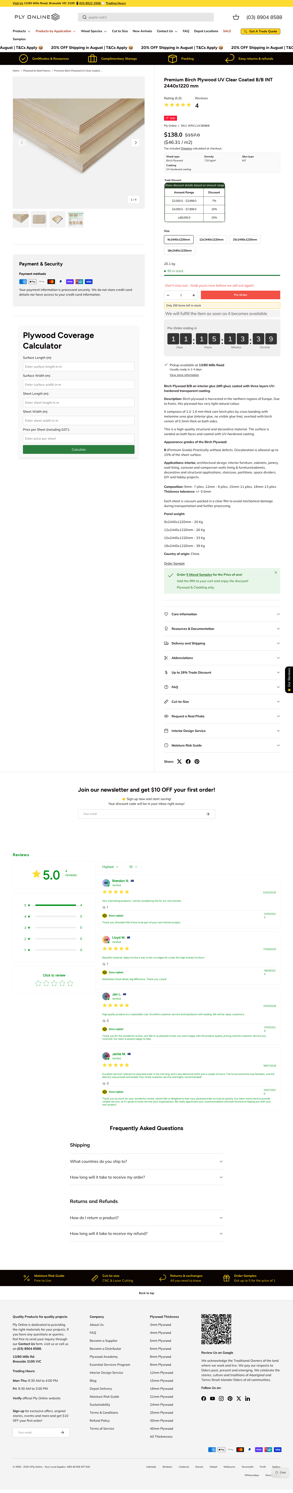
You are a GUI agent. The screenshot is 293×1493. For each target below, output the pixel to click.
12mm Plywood (161, 1373)
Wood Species (91, 31)
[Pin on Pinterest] (197, 761)
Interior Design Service (106, 1373)
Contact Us (165, 31)
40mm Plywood (161, 1428)
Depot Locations (206, 31)
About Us (97, 1325)
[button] (236, 17)
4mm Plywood (160, 1333)
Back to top (146, 1293)
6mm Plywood (160, 1349)
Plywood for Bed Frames (36, 71)
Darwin (199, 1466)
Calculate (79, 449)
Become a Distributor (105, 1349)
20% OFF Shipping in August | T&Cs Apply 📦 (88, 47)
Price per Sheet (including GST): (46, 429)
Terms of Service (102, 1428)
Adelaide (151, 1466)
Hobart (213, 1466)
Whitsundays (252, 1475)
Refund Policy (100, 1420)
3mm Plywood (160, 1325)
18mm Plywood (161, 1389)
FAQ (186, 31)
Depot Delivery (101, 1389)
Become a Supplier (104, 1341)
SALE (227, 31)
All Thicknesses (161, 1436)
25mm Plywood (161, 1412)
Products (19, 31)
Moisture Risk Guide (104, 1397)
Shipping (186, 148)
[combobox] (146, 17)
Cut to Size (120, 31)
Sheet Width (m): (35, 412)
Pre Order (240, 295)
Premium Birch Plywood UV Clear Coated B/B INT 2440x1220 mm (78, 71)
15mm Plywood (161, 1381)
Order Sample (174, 563)
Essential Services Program (110, 1365)
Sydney (276, 1466)
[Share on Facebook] (188, 761)
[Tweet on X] (179, 761)
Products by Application (53, 31)
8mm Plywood (160, 1357)
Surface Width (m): (37, 376)
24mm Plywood (161, 1405)
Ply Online (170, 125)
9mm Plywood (160, 1365)
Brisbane (167, 1466)
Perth (263, 1466)
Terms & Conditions (104, 1412)
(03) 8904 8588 (264, 17)
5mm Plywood (160, 1341)
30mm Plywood (161, 1420)
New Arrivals (142, 31)
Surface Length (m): (37, 358)
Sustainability (100, 1405)
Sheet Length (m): (36, 394)
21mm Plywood (161, 1397)
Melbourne (229, 1466)
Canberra (184, 1466)
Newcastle (248, 1466)
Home (16, 71)
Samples (19, 39)
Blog (93, 1381)
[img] (177, 105)
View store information (184, 375)
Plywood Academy (104, 1357)
